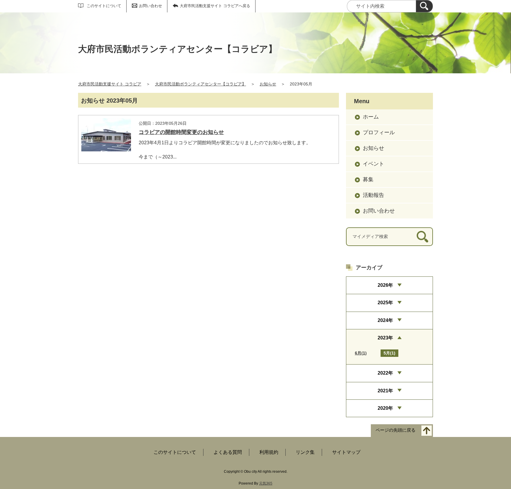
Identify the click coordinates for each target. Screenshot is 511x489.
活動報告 (373, 195)
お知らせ (268, 84)
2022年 (385, 372)
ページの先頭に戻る (395, 430)
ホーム (371, 117)
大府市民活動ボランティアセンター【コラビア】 (200, 84)
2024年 (385, 320)
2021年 (385, 390)
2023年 (385, 337)
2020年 (385, 408)
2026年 (385, 285)
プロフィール (379, 132)
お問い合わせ (150, 6)
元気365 (265, 483)
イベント (373, 164)
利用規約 (268, 452)
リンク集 (305, 452)
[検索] (424, 6)
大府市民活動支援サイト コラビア (109, 84)
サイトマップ (346, 452)
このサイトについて (104, 6)
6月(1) (361, 353)
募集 (368, 179)
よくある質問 (228, 452)
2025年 (385, 302)
